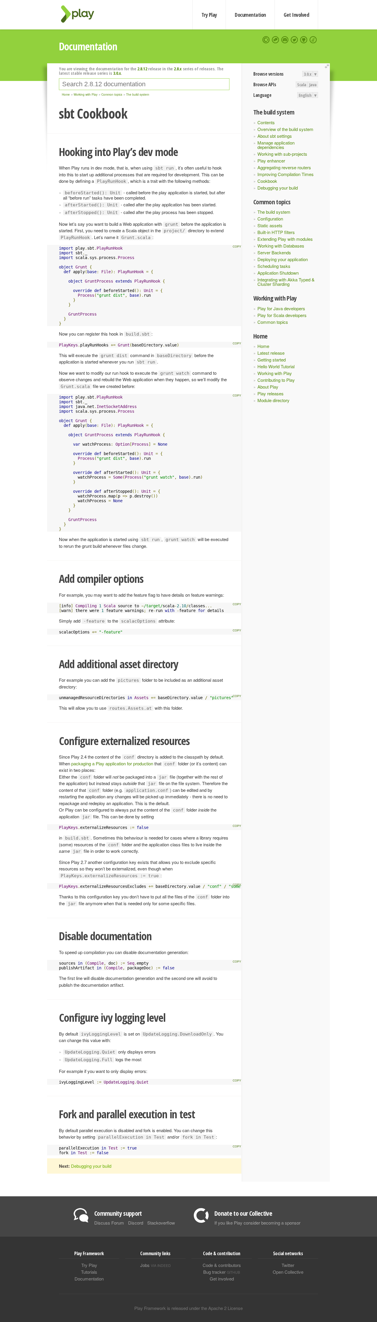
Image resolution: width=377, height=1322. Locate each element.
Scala (301, 84)
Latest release (271, 353)
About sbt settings (274, 136)
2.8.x (178, 69)
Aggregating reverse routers (284, 167)
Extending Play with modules (285, 239)
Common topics (272, 322)
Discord (135, 1223)
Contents (266, 122)
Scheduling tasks (273, 266)
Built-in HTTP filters (276, 232)
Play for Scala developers (282, 315)
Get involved (222, 1278)
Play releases (270, 393)
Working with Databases (280, 246)
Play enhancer (271, 160)
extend (328, 66)
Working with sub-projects (282, 154)
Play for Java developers (281, 308)
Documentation (250, 14)
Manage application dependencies (276, 145)
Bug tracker (221, 1272)
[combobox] (144, 84)
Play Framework (81, 14)
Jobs (155, 1265)
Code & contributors (222, 1265)
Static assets (269, 225)
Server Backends (274, 252)
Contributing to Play (276, 380)
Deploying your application (282, 259)
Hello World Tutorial (276, 366)
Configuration (270, 218)
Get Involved (296, 14)
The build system (273, 212)
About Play (267, 387)
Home (263, 346)
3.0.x (308, 74)
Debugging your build (277, 188)
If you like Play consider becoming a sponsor (257, 1223)
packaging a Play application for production (112, 763)
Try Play (209, 14)
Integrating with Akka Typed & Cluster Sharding (286, 281)
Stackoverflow (161, 1223)
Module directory (273, 400)
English (305, 95)
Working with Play (274, 373)
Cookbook (267, 181)
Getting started (271, 359)
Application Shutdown (278, 273)
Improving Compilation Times (285, 174)
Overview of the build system (285, 129)
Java (313, 84)
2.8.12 (142, 69)
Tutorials (89, 1272)
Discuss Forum (109, 1223)
